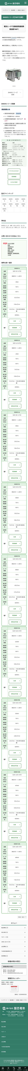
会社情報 (3, 1042)
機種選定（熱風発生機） (14, 253)
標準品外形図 (14, 334)
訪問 (9, 245)
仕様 (14, 321)
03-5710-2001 (11, 971)
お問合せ (3, 1037)
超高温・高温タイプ (22, 917)
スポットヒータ (9, 227)
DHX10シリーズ (5, 225)
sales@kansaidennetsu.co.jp (15, 973)
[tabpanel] (14, 74)
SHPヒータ (17, 227)
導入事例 (3, 1027)
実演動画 (14, 176)
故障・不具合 (11, 250)
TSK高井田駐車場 (5, 1047)
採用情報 (3, 1052)
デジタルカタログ (14, 171)
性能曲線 (14, 327)
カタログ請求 (13, 182)
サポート (3, 1032)
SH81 (11, 225)
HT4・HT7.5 (16, 225)
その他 (9, 255)
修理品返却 (10, 252)
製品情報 (3, 1022)
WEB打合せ (11, 247)
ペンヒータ (23, 227)
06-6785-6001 (11, 970)
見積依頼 (10, 248)
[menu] (25, 3)
